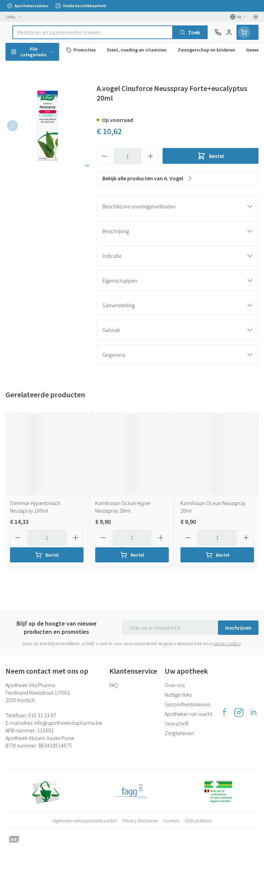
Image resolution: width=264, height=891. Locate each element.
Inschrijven (238, 627)
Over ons (175, 685)
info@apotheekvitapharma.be (68, 722)
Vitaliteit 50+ (44, 147)
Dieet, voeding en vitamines (44, 107)
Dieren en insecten (44, 196)
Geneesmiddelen (44, 212)
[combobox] (92, 32)
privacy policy (227, 643)
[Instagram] (239, 712)
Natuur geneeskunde (44, 164)
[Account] (229, 32)
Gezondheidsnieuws (187, 704)
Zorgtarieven (179, 733)
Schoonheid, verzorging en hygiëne (44, 85)
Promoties (18, 66)
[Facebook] (224, 712)
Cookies (171, 821)
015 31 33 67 (42, 715)
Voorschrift (177, 723)
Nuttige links (178, 694)
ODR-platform (198, 821)
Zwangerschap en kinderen (44, 129)
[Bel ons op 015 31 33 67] (217, 32)
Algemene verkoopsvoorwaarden (84, 821)
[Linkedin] (253, 712)
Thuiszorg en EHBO (44, 180)
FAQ (113, 685)
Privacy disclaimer (140, 821)
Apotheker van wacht (188, 713)
